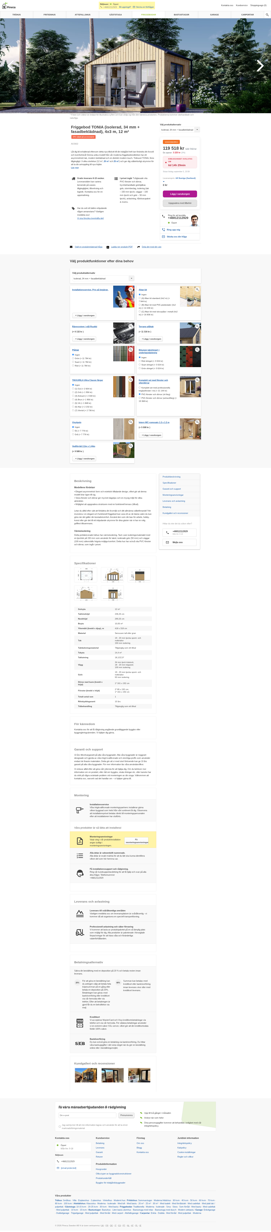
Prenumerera (126, 1115)
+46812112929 (110, 7)
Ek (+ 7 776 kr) (81, 431)
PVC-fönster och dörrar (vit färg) (155, 394)
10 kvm (74, 1210)
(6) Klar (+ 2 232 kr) (83, 407)
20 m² (106, 161)
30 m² (155, 1203)
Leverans (100, 1147)
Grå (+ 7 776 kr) (82, 434)
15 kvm (83, 1210)
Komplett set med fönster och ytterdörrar (153, 381)
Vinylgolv (76, 422)
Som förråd (184, 1206)
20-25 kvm (93, 1206)
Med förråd (105, 1213)
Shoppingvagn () (258, 5)
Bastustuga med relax (143, 1210)
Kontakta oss (227, 5)
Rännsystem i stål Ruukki (84, 326)
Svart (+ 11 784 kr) (83, 362)
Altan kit (143, 289)
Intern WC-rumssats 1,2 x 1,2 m (154, 422)
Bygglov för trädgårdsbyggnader (110, 1182)
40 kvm (185, 1200)
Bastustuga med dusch (165, 1210)
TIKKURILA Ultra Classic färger (87, 380)
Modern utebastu (186, 1210)
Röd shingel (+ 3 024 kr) (152, 361)
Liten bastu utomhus (121, 1210)
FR (107, 1225)
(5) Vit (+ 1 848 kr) (83, 403)
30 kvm (176, 1200)
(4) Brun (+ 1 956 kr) (84, 399)
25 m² (116, 161)
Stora (174, 1206)
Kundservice (242, 5)
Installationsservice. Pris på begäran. (90, 289)
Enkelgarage (209, 1210)
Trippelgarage (77, 1213)
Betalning (167, 507)
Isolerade (111, 1203)
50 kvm (193, 1200)
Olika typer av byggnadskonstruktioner (113, 1173)
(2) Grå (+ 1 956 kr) (83, 392)
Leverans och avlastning (174, 501)
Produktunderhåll (103, 1178)
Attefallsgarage (131, 1213)
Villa (74, 1200)
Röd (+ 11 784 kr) (82, 366)
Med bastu (132, 1203)
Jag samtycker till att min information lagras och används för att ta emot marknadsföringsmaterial (94, 1126)
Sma (168, 1206)
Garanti (99, 1152)
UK (102, 1225)
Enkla (153, 1213)
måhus (67, 1200)
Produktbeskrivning (171, 476)
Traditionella (138, 1206)
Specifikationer (169, 483)
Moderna (101, 1203)
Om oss (140, 1143)
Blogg (139, 1147)
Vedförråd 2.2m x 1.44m (83, 446)
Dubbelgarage (62, 1213)
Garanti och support (172, 489)
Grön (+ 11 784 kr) (83, 358)
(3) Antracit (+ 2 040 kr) (85, 396)
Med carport (117, 1213)
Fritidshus (132, 1200)
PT (124, 1225)
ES (119, 1225)
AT (132, 1225)
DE (111, 1225)
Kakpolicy (181, 1147)
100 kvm (68, 1203)
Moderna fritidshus (162, 1200)
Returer (99, 1157)
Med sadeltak (194, 1203)
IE (140, 1225)
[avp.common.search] (267, 14)
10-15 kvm (81, 1206)
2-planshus (96, 1200)
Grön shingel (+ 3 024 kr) (152, 368)
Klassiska (91, 1203)
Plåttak (75, 350)
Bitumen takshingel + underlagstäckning (149, 351)
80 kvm (58, 1203)
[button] (85, 574)
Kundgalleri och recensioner (175, 513)
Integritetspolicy (184, 1143)
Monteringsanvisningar (173, 495)
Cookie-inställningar (186, 1152)
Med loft (121, 1203)
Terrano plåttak (146, 326)
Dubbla (161, 1213)
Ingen (144, 294)
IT (115, 1225)
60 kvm (202, 1200)
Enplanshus (83, 1200)
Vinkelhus (107, 1200)
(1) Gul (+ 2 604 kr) (83, 389)
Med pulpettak (62, 1210)
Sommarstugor (145, 1200)
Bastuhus (106, 1210)
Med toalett (165, 1203)
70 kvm (211, 1200)
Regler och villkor (185, 1157)
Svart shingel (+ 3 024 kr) (152, 365)
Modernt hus (119, 1200)
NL (128, 1225)
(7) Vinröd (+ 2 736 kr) (85, 410)
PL (136, 1225)
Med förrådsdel (179, 1203)
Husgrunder (101, 1169)
